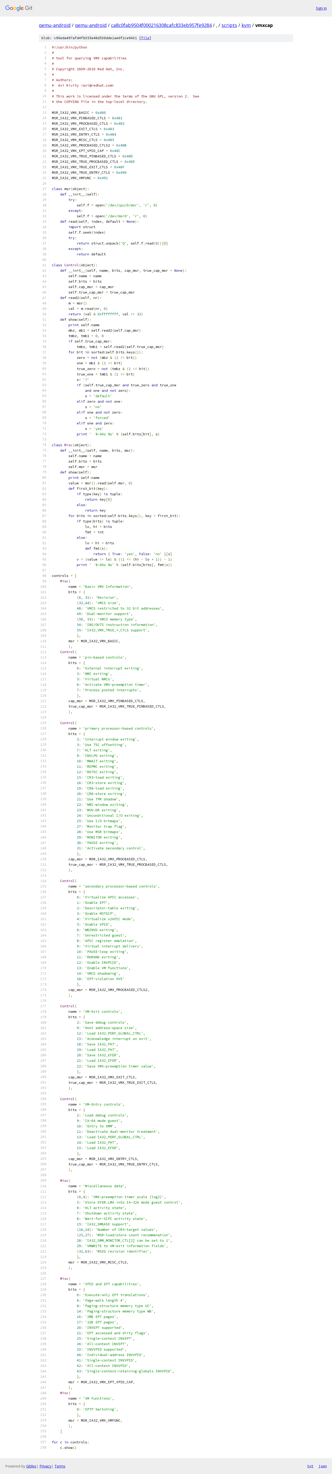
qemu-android (55, 25)
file (145, 38)
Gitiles (31, 1466)
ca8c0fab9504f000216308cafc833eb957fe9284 (161, 25)
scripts (229, 25)
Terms (59, 1466)
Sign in (321, 8)
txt (310, 1466)
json (323, 1466)
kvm (246, 25)
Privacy (45, 1466)
